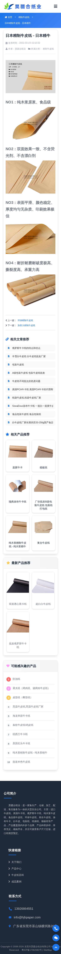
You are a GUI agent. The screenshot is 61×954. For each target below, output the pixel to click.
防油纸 (16, 679)
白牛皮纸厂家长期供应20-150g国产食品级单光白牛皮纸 (32, 422)
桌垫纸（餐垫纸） (23, 697)
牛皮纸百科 (17, 875)
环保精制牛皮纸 (25, 320)
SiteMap (48, 950)
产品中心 (16, 868)
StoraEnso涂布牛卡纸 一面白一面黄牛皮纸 (32, 406)
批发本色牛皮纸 (21, 761)
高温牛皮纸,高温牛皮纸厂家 (28, 706)
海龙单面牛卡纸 (21, 715)
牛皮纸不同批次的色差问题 (26, 381)
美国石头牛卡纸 (21, 743)
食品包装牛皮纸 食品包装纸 (26, 414)
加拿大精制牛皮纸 (26, 325)
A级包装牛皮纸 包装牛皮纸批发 (28, 372)
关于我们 (16, 862)
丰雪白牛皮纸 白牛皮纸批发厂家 (29, 356)
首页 (9, 17)
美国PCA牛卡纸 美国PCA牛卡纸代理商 (32, 389)
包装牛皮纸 (18, 364)
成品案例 (16, 881)
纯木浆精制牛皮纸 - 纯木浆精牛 (30, 752)
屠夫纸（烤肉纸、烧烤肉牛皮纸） (31, 688)
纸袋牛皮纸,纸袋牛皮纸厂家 (26, 397)
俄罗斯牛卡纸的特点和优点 (26, 348)
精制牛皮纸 (23, 17)
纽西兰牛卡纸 (20, 734)
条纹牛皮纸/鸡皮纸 (23, 725)
